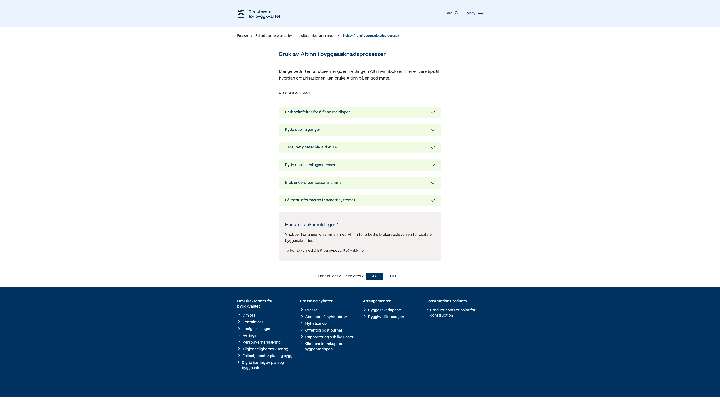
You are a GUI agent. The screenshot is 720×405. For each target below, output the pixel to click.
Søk (449, 13)
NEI (393, 276)
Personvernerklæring (261, 342)
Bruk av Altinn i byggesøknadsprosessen (370, 35)
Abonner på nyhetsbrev (326, 317)
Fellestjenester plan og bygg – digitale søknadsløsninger (295, 35)
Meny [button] (471, 13)
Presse (311, 310)
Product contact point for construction (453, 312)
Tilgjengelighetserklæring (265, 349)
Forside (242, 35)
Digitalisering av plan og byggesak (263, 365)
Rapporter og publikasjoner (329, 337)
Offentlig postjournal (323, 330)
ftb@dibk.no (353, 250)
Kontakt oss (252, 322)
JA (374, 276)
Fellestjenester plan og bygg (267, 356)
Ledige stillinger (256, 329)
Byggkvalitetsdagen (386, 317)
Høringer (250, 336)
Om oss (249, 315)
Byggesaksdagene (384, 310)
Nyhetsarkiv (316, 324)
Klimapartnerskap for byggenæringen (323, 346)
